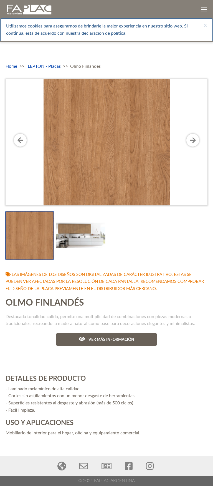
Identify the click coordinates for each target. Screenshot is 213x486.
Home (11, 66)
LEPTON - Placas (44, 66)
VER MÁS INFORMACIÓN (111, 340)
